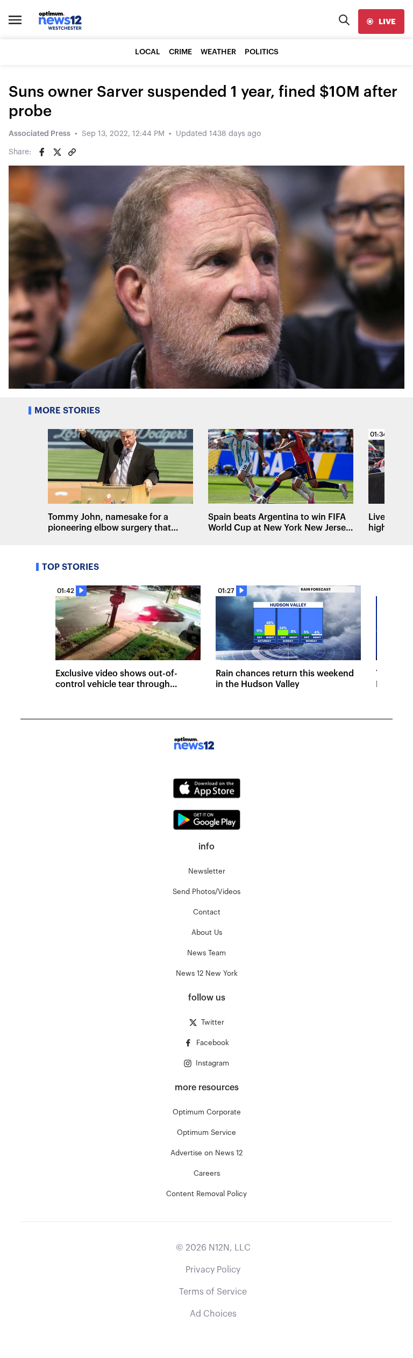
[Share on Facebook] (42, 152)
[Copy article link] (72, 152)
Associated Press (39, 134)
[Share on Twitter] (57, 152)
